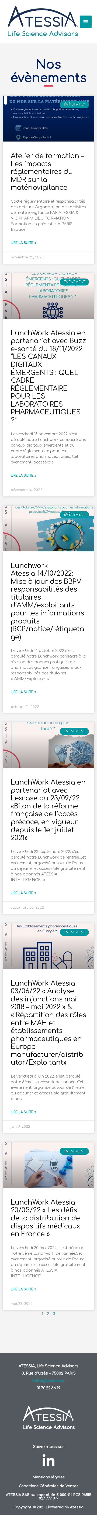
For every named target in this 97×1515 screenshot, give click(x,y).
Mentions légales (49, 1477)
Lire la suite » (23, 243)
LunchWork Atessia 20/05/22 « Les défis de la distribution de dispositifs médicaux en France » (45, 1218)
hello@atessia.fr (48, 1380)
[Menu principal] (86, 22)
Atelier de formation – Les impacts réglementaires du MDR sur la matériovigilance (47, 171)
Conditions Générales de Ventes (48, 1486)
